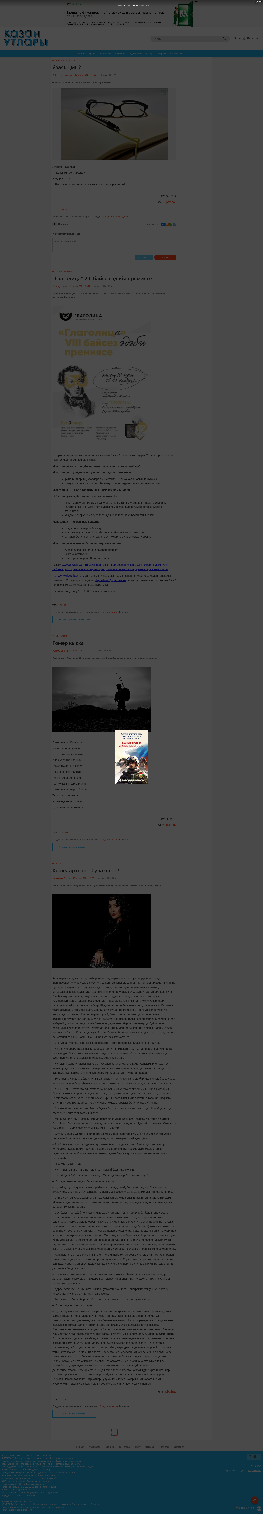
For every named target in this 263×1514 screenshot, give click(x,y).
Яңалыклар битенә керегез (72, 619)
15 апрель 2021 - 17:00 (85, 75)
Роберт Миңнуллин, (63, 75)
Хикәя (59, 863)
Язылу (149, 53)
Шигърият (61, 636)
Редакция (120, 53)
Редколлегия (135, 53)
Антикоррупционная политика (16, 1501)
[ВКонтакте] (163, 224)
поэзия (64, 832)
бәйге (63, 605)
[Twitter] (235, 39)
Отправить (165, 257)
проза (63, 1399)
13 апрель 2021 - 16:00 (80, 650)
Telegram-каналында (114, 216)
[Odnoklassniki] (243, 39)
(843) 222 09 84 (254, 1470)
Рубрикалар (105, 53)
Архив (92, 53)
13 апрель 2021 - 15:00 (83, 878)
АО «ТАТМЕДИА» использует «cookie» (19, 1504)
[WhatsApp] (170, 224)
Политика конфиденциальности (17, 1510)
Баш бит (80, 53)
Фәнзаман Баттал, (62, 878)
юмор (63, 209)
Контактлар (176, 53)
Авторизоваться (144, 257)
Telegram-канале (109, 612)
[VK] (239, 39)
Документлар (180, 1446)
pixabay (171, 202)
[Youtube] (248, 39)
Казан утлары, (59, 286)
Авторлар (161, 53)
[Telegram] (257, 39)
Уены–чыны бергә (66, 60)
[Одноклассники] (167, 224)
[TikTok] (252, 39)
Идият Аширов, (60, 650)
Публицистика (64, 271)
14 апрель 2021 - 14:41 (79, 286)
